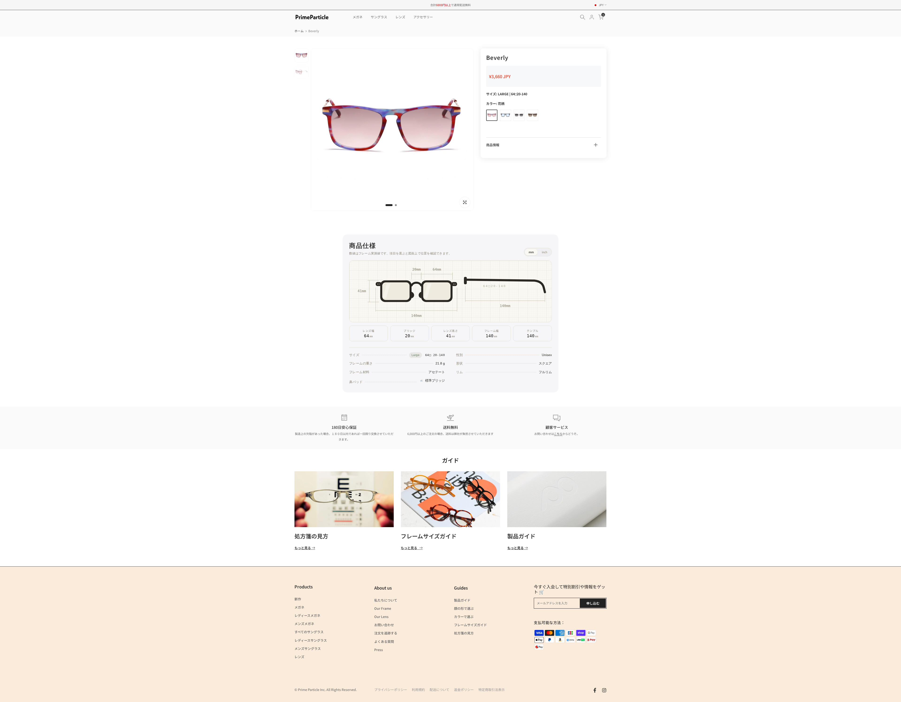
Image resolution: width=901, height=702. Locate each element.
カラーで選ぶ (463, 616)
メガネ (358, 17)
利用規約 (418, 689)
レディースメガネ (307, 615)
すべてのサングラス (309, 631)
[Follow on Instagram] (604, 690)
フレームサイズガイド (429, 536)
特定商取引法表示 (491, 689)
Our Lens (381, 616)
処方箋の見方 (311, 536)
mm (531, 252)
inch (544, 252)
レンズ (400, 17)
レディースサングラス (310, 640)
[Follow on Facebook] (594, 690)
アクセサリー (423, 17)
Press (378, 649)
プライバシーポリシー (390, 689)
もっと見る (302, 548)
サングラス (379, 17)
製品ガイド (521, 536)
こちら (558, 434)
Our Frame (382, 608)
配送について (439, 689)
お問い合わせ (384, 624)
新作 (297, 599)
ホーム (299, 30)
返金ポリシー (464, 689)
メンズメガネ (304, 623)
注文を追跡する (385, 633)
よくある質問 (384, 641)
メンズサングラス (307, 648)
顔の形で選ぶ (464, 608)
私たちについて (385, 600)
